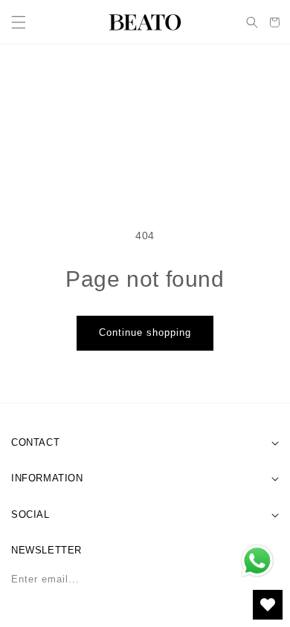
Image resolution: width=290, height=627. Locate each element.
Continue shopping (145, 332)
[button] (18, 22)
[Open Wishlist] (268, 605)
